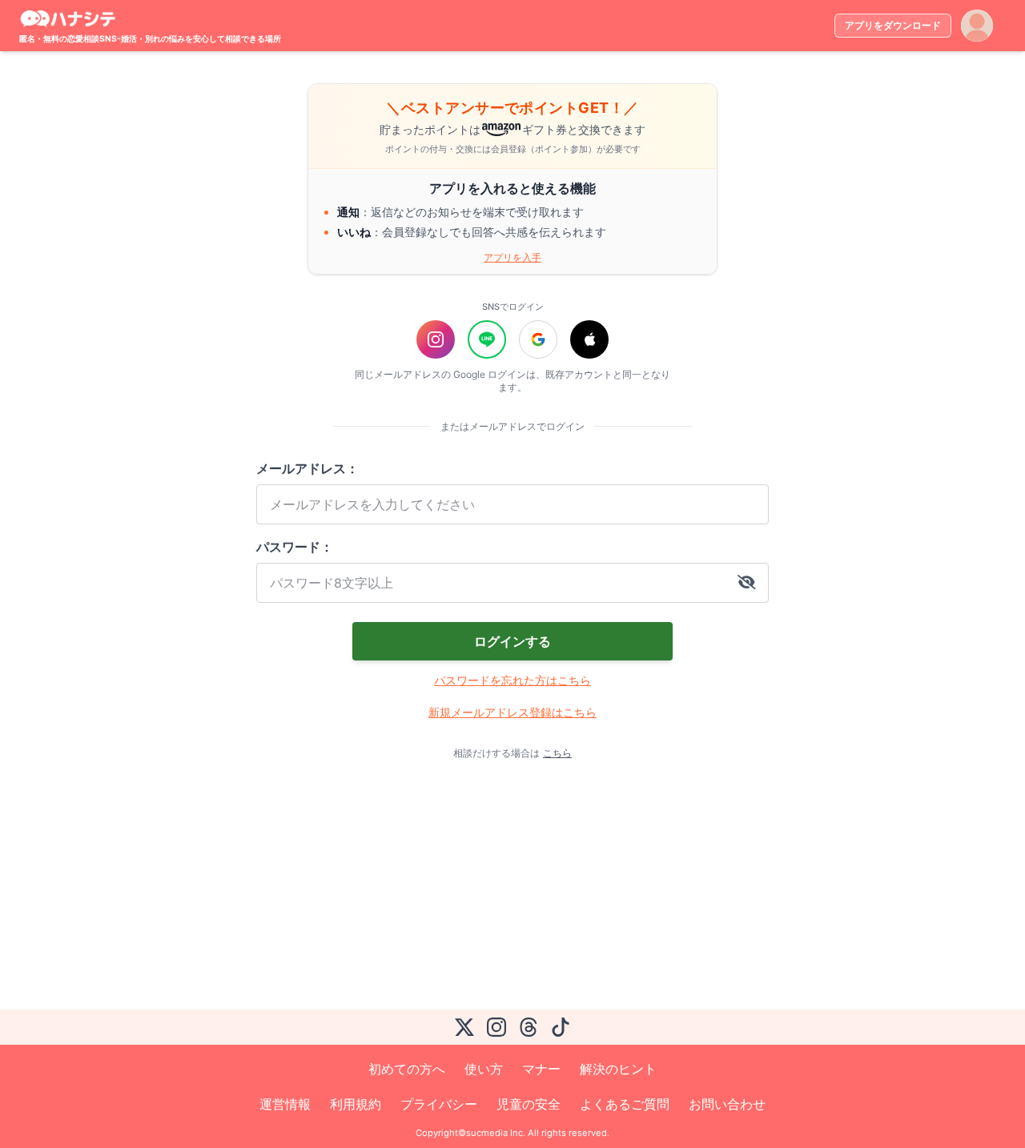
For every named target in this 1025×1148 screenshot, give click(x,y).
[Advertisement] (486, 885)
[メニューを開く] (977, 26)
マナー (541, 1069)
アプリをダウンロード (893, 25)
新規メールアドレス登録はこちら (512, 712)
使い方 (483, 1069)
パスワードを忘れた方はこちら (512, 680)
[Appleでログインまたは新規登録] (589, 339)
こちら (557, 753)
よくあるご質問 (624, 1104)
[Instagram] (496, 1027)
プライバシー (438, 1104)
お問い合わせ (727, 1104)
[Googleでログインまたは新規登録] (538, 339)
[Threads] (528, 1027)
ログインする (512, 641)
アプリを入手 (512, 257)
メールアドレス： (307, 468)
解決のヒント (618, 1069)
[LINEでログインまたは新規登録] (487, 339)
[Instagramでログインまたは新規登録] (435, 339)
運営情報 (285, 1104)
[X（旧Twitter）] (464, 1027)
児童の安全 (528, 1104)
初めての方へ (406, 1069)
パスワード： (294, 547)
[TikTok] (560, 1027)
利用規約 (355, 1104)
